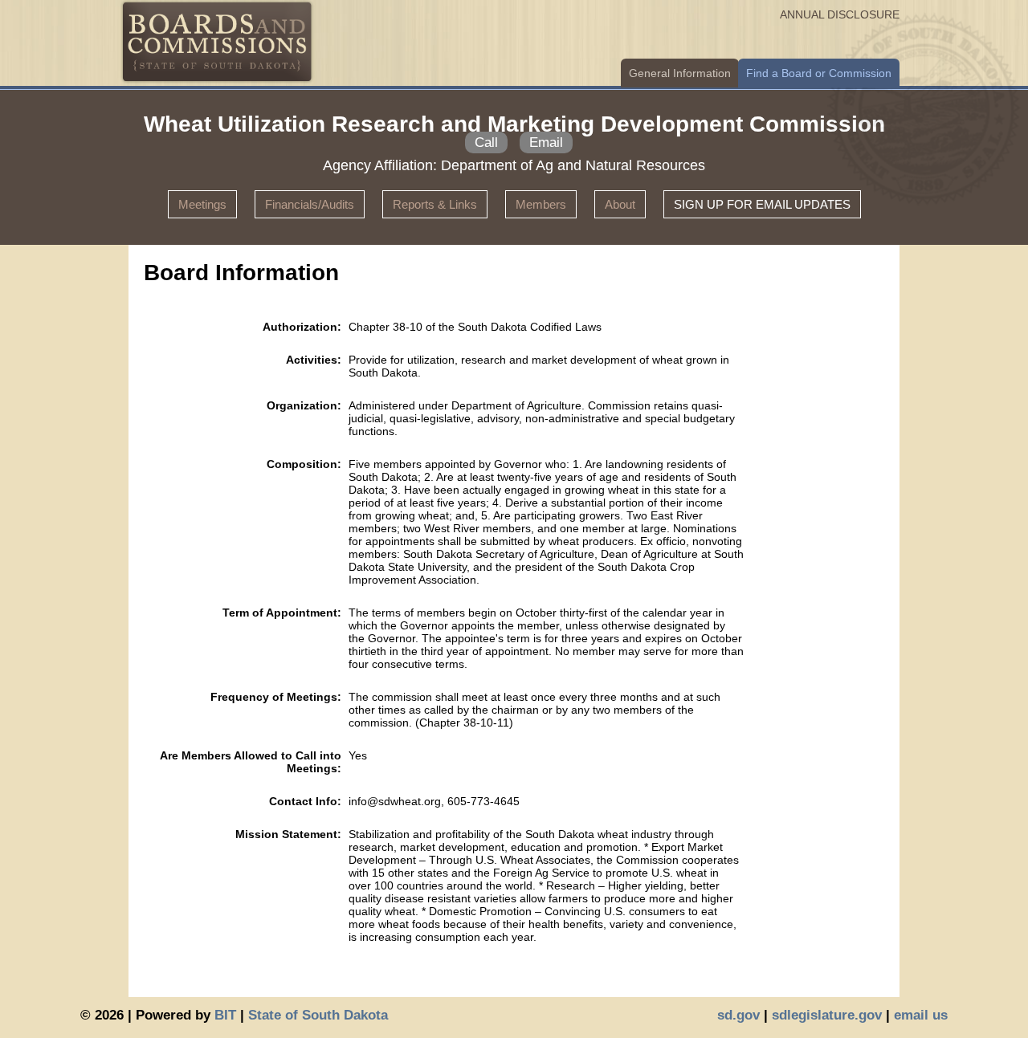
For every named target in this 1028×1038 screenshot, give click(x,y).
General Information (680, 73)
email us (921, 1015)
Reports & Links (435, 204)
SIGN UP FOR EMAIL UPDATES (762, 204)
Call (486, 142)
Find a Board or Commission (818, 73)
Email (546, 142)
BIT (225, 1015)
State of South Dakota (318, 1015)
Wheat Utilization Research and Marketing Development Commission (514, 124)
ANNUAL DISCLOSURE (840, 14)
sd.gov (738, 1015)
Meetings (202, 204)
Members (541, 204)
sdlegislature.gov (827, 1015)
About (620, 204)
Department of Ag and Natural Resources (573, 165)
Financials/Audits (309, 204)
